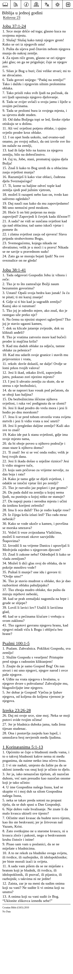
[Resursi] (15, 4)
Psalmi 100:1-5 (16, 643)
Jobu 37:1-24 (14, 26)
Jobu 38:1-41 (14, 269)
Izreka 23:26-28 (16, 710)
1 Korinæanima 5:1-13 (22, 746)
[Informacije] (26, 4)
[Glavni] (5, 4)
